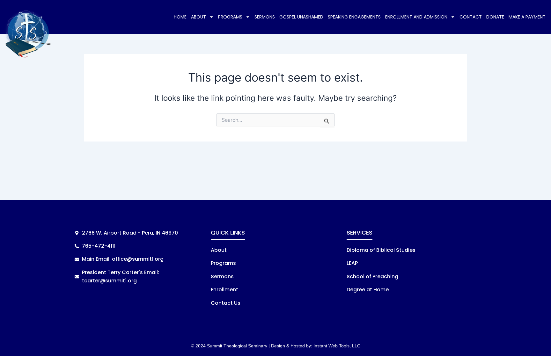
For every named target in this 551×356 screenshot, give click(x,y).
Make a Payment (527, 17)
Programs (230, 17)
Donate (495, 17)
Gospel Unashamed (301, 17)
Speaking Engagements (354, 17)
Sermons (264, 17)
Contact (470, 17)
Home (180, 17)
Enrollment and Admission (416, 17)
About (198, 17)
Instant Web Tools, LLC (336, 345)
